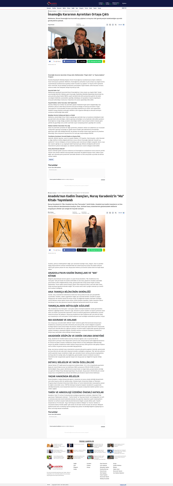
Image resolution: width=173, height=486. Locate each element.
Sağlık (73, 8)
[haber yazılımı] (123, 484)
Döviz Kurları (103, 471)
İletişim (115, 467)
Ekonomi (59, 8)
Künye (114, 463)
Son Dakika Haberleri (118, 473)
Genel (59, 192)
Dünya (68, 8)
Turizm (86, 8)
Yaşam (95, 8)
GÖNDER (103, 179)
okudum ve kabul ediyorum (62, 179)
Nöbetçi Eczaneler (104, 478)
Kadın (90, 8)
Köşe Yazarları (103, 463)
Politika (54, 8)
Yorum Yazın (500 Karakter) (54, 167)
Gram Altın (116, 2)
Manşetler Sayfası (104, 467)
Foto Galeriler (103, 465)
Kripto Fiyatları (103, 475)
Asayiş (99, 8)
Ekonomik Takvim (104, 476)
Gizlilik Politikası (117, 465)
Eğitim (64, 8)
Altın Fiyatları (103, 473)
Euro (108, 2)
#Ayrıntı (51, 159)
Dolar (101, 2)
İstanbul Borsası (104, 469)
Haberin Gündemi (52, 11)
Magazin (81, 8)
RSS (49, 484)
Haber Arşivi (116, 469)
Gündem (49, 8)
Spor (77, 8)
